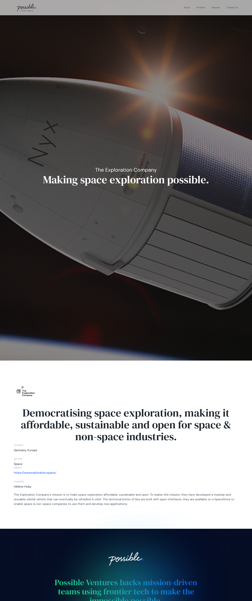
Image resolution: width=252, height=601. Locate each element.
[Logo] (26, 7)
